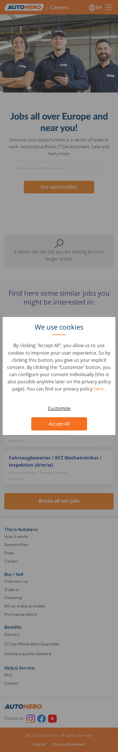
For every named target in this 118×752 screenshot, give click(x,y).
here (99, 389)
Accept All (59, 424)
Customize (59, 408)
